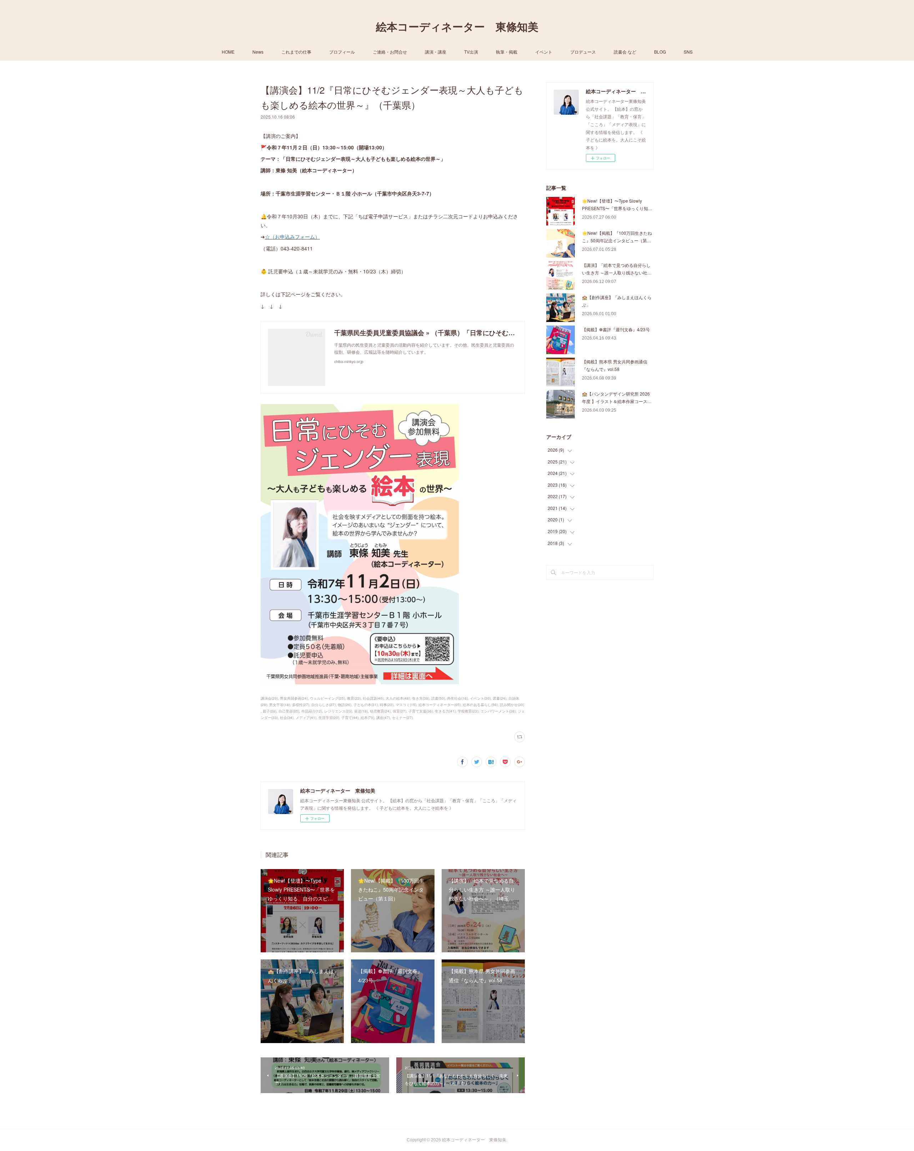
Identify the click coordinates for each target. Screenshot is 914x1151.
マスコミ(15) (406, 704)
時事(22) (386, 704)
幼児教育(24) (380, 711)
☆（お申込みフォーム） (292, 236)
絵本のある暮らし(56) (480, 704)
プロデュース (583, 52)
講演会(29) (269, 698)
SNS (688, 52)
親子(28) (269, 711)
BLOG (660, 52)
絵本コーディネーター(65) (439, 704)
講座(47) (383, 717)
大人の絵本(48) (398, 698)
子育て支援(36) (420, 711)
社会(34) (286, 717)
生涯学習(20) (328, 717)
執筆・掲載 (506, 52)
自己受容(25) (288, 711)
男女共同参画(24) (294, 698)
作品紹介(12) (311, 711)
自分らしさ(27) (323, 704)
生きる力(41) (445, 711)
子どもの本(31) (365, 704)
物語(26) (344, 704)
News (257, 52)
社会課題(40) (373, 698)
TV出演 (471, 52)
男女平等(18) (279, 704)
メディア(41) (306, 717)
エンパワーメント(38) (498, 711)
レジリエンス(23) (338, 711)
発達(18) (361, 711)
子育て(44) (349, 717)
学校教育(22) (468, 711)
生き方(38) (420, 698)
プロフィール (342, 52)
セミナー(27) (402, 717)
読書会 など (625, 52)
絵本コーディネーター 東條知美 (457, 27)
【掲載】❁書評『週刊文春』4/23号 (616, 329)
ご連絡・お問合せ (390, 52)
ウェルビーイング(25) (327, 698)
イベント (543, 52)
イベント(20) (480, 698)
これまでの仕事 (296, 52)
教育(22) (354, 698)
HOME (228, 52)
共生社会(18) (457, 698)
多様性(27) (300, 704)
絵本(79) (367, 717)
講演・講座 (435, 52)
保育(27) (399, 711)
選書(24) (499, 698)
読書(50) (438, 698)
